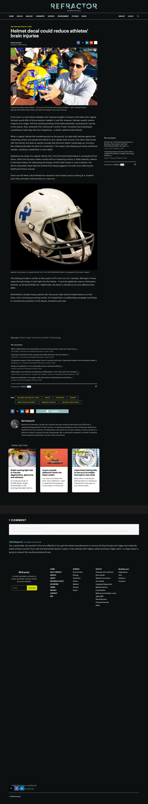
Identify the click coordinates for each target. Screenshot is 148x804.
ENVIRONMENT (63, 16)
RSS (51, 596)
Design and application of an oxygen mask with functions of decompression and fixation (41, 377)
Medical (76, 584)
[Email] (95, 42)
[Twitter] (82, 42)
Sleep (98, 605)
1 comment (54, 411)
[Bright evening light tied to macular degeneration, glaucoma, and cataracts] (22, 458)
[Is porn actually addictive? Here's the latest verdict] (54, 458)
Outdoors (121, 578)
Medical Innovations (103, 578)
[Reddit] (91, 42)
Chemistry (77, 578)
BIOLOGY (29, 16)
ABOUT (52, 578)
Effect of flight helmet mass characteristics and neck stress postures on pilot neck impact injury (43, 349)
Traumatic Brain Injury (70, 402)
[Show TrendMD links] (96, 386)
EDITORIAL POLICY (57, 581)
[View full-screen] (95, 50)
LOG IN (130, 16)
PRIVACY (53, 590)
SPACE (84, 16)
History (75, 581)
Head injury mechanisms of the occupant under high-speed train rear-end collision (39, 354)
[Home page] (74, 6)
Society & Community (49, 452)
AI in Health (100, 581)
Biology (76, 575)
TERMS (52, 587)
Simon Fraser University (30, 337)
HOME (11, 16)
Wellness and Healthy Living (21, 26)
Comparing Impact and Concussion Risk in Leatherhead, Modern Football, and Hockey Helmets (119, 153)
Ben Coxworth (28, 421)
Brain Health (100, 575)
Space (75, 590)
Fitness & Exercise (102, 602)
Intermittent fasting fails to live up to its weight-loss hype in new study (85, 472)
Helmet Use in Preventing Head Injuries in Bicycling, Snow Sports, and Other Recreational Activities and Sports (118, 144)
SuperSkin (66, 278)
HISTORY (51, 16)
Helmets (73, 397)
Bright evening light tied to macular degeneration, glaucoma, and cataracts (22, 474)
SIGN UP (122, 16)
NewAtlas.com (123, 569)
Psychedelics (100, 590)
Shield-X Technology (51, 337)
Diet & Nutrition (79, 452)
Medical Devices (101, 587)
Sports (47, 397)
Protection (60, 397)
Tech (120, 575)
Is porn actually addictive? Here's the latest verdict (52, 472)
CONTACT (53, 593)
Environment (77, 572)
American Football (48, 402)
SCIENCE (76, 569)
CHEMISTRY (40, 16)
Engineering (122, 572)
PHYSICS (75, 16)
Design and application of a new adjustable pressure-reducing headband (36, 366)
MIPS (54, 278)
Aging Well (14, 452)
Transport (122, 581)
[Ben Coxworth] (15, 424)
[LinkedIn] (87, 42)
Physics (76, 587)
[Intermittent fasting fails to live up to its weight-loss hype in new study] (85, 458)
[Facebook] (78, 42)
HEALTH (20, 16)
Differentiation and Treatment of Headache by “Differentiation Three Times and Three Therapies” (44, 372)
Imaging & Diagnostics (104, 584)
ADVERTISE (54, 584)
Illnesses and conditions (104, 572)
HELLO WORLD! (55, 572)
